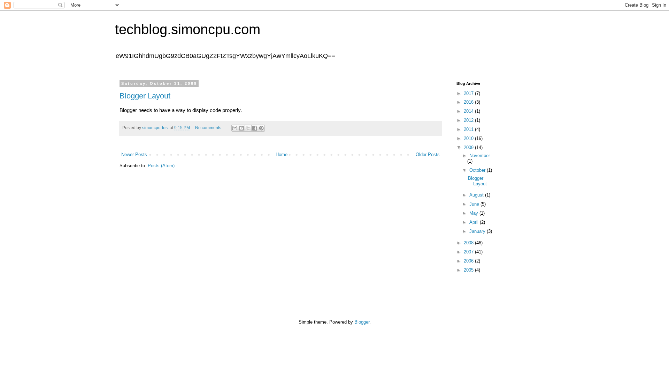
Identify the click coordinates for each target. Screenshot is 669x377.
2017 (469, 93)
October (478, 170)
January (478, 231)
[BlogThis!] (241, 128)
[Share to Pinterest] (261, 128)
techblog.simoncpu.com (187, 29)
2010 (469, 138)
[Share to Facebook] (254, 128)
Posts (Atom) (161, 165)
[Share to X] (248, 128)
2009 (469, 147)
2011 (469, 129)
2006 (469, 261)
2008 (469, 242)
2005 (469, 270)
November (479, 155)
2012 (469, 120)
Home (281, 154)
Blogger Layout (145, 95)
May (474, 213)
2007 (469, 251)
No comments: (209, 127)
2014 (469, 111)
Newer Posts (134, 154)
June (474, 204)
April (474, 222)
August (477, 195)
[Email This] (234, 128)
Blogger (361, 322)
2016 (469, 102)
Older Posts (428, 154)
